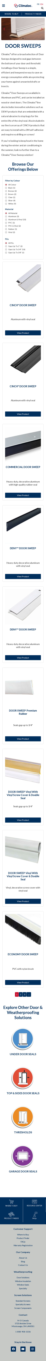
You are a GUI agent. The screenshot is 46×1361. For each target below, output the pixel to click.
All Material (12, 213)
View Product (23, 333)
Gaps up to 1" (15, 246)
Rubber (12, 229)
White (12, 204)
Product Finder (11, 1218)
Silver (11, 200)
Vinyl (11, 232)
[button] (4, 29)
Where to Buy (11, 1206)
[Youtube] (23, 1349)
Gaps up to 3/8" (16, 252)
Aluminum (13, 216)
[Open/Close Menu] (3, 5)
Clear (11, 197)
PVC (11, 223)
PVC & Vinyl (14, 226)
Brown (12, 194)
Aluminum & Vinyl (17, 219)
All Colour (12, 185)
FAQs (34, 1218)
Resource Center (34, 1206)
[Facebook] (13, 1349)
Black (11, 188)
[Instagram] (32, 1349)
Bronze (12, 191)
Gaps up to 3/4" (16, 249)
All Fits (11, 243)
